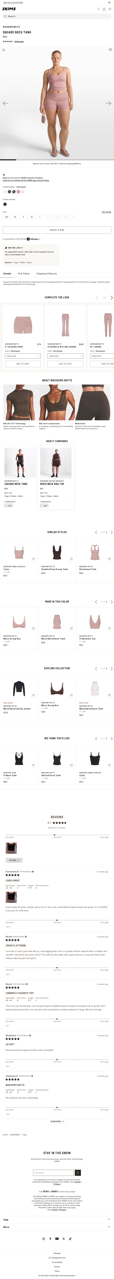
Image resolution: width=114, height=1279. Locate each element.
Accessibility (57, 1262)
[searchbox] (59, 16)
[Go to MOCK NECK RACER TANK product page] (57, 622)
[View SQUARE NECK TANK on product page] (20, 463)
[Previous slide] (5, 103)
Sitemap (57, 1253)
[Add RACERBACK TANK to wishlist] (109, 559)
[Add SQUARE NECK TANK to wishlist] (110, 49)
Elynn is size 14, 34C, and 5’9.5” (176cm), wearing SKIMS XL (57, 164)
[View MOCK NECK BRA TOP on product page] (55, 463)
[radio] (7, 217)
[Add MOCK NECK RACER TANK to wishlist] (71, 628)
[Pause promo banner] (109, 2)
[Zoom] (4, 50)
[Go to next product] (112, 297)
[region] (12, 848)
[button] (13, 41)
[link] (5, 191)
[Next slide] (108, 103)
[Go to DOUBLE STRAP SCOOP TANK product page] (57, 552)
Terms (57, 1271)
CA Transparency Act (57, 1258)
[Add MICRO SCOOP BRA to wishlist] (33, 628)
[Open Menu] (110, 9)
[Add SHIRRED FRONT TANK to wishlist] (71, 765)
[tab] (7, 274)
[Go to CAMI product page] (19, 552)
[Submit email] (78, 1173)
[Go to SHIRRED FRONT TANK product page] (57, 759)
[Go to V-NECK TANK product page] (19, 759)
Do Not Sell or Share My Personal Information (57, 1276)
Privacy (57, 1267)
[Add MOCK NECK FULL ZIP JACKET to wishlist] (33, 695)
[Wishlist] (98, 9)
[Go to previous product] (97, 297)
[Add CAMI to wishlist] (33, 559)
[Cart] (104, 9)
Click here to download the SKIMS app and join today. (26, 180)
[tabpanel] (57, 283)
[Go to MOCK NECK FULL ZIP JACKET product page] (19, 688)
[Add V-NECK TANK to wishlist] (33, 765)
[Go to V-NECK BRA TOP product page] (95, 622)
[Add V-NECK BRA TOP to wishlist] (109, 628)
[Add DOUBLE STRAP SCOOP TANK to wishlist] (71, 559)
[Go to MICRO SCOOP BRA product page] (19, 622)
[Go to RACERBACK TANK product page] (95, 552)
